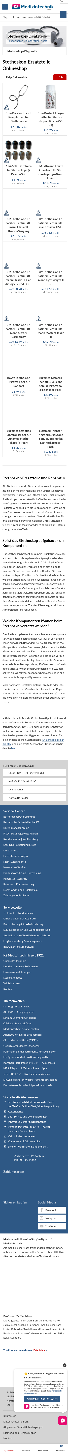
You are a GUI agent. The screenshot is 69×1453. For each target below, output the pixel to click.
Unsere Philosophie (14, 960)
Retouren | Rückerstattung (18, 884)
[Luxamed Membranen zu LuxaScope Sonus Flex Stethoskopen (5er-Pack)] (51, 361)
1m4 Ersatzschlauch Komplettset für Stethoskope (18, 117)
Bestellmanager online (16, 827)
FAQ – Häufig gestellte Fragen (20, 833)
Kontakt (8, 989)
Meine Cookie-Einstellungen (19, 1432)
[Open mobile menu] (5, 7)
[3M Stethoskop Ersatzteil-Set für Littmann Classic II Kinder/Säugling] (19, 202)
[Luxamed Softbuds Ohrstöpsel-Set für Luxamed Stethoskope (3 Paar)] (19, 414)
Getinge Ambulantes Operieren (21, 1045)
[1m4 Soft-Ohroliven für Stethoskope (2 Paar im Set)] (19, 149)
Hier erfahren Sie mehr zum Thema (27, 40)
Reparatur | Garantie (15, 878)
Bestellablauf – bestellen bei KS (21, 822)
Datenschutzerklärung (16, 1421)
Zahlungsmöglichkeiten (16, 895)
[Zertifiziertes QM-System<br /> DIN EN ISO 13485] (7, 1158)
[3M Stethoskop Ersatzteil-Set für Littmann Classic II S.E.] (51, 202)
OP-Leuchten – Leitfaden (17, 1023)
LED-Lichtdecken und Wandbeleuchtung (26, 929)
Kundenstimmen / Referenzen (20, 966)
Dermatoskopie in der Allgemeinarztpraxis (27, 1085)
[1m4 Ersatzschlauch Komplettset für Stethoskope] (19, 97)
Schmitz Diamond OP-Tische (19, 1017)
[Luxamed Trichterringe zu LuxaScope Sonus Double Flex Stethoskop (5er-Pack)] (51, 414)
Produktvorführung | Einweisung (22, 872)
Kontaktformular (18, 797)
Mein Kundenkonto (14, 861)
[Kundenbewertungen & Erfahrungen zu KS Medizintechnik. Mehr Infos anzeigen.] (34, 1274)
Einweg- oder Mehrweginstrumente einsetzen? (30, 1079)
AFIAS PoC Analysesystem (18, 1011)
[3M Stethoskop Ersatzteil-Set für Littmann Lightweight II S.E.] (51, 255)
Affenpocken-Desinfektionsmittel (22, 1034)
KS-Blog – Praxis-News (16, 1006)
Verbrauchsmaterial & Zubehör (34, 17)
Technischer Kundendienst (18, 912)
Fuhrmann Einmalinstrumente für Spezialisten (29, 1051)
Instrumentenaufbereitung (18, 946)
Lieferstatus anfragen (15, 855)
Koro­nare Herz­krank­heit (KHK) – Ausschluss (29, 1062)
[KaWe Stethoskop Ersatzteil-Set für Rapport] (19, 361)
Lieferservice (10, 850)
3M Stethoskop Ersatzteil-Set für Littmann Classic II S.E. (50, 223)
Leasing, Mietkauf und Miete (19, 844)
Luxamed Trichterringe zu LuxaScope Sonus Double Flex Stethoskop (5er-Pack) (51, 438)
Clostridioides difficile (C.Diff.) (20, 1040)
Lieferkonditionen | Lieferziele (20, 889)
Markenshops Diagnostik (22, 51)
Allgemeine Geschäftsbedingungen (23, 1427)
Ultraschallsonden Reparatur (20, 918)
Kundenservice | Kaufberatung (21, 839)
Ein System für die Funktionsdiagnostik (25, 1057)
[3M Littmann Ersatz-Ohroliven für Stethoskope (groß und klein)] (51, 149)
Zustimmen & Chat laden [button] (42, 1399)
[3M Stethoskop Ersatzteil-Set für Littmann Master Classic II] (51, 308)
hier (13, 748)
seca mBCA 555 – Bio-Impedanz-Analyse (26, 1073)
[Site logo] (33, 6)
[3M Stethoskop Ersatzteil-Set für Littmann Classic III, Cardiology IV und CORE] (19, 255)
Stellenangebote (12, 977)
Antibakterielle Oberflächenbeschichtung (27, 935)
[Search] (63, 14)
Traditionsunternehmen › (25, 1350)
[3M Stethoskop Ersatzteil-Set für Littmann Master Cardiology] (19, 308)
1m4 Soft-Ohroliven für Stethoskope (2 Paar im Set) (19, 170)
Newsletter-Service (14, 867)
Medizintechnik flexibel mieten (21, 1028)
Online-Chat (15, 789)
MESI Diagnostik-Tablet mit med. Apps (25, 1068)
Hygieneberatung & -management (22, 941)
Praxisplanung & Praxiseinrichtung (23, 924)
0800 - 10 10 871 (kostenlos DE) (27, 772)
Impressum (9, 1415)
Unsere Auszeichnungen (17, 972)
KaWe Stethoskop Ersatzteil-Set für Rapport (18, 382)
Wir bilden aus (11, 983)
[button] (21, 51)
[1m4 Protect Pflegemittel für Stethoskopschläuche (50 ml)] (51, 97)
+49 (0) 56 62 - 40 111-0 (22, 781)
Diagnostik (9, 17)
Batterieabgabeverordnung (19, 816)
